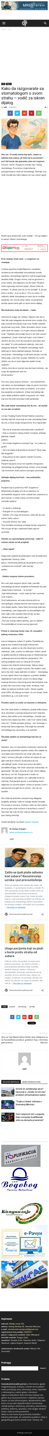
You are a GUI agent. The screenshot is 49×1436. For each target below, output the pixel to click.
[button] (45, 23)
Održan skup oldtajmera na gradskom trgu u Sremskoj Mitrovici (36, 1040)
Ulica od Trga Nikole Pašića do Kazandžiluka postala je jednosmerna (12, 1040)
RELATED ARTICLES (11, 1082)
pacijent (12, 1007)
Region (9, 84)
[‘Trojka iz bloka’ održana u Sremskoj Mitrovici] (7, 1104)
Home (3, 29)
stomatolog (22, 1007)
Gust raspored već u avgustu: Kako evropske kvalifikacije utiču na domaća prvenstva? (30, 1117)
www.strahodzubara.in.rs (21, 832)
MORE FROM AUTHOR (31, 1082)
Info (9, 29)
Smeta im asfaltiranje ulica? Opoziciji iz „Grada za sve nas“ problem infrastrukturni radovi (31, 1092)
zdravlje (32, 1007)
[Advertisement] (24, 57)
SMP (5, 107)
